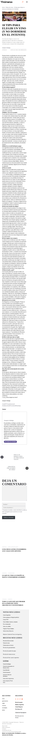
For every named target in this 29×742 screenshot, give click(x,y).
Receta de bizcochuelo (8, 640)
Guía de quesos (6, 672)
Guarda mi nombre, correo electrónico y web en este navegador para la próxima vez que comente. (14, 511)
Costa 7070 (5, 619)
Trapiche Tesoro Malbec (8, 628)
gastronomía (5, 701)
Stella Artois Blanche (8, 631)
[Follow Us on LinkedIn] (22, 699)
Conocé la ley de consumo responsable (11, 731)
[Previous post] (2, 457)
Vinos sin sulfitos (7, 626)
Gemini (12, 404)
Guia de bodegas (7, 664)
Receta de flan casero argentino (11, 657)
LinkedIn (8, 405)
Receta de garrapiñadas (9, 647)
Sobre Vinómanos (6, 727)
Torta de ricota (6, 643)
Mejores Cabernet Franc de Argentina (12, 634)
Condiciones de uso (6, 730)
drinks (3, 710)
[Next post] (27, 468)
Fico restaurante (6, 624)
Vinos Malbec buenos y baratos (10, 621)
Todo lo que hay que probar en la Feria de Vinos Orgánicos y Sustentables (13, 603)
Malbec (15, 114)
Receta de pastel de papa (9, 651)
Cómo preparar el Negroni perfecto (11, 617)
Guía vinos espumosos (8, 678)
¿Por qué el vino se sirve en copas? (11, 468)
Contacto (4, 728)
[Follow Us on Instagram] (18, 699)
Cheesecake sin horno (8, 645)
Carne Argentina (6, 615)
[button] (23, 2)
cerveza (4, 705)
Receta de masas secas (9, 654)
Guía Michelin (6, 670)
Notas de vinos (9, 7)
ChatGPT (4, 404)
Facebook (12, 405)
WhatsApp (18, 405)
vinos (3, 698)
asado (3, 174)
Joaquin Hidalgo (6, 47)
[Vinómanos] (7, 2)
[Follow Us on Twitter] (15, 699)
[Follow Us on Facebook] (20, 699)
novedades (4, 707)
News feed (4, 725)
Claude (8, 404)
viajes (3, 703)
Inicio (3, 7)
